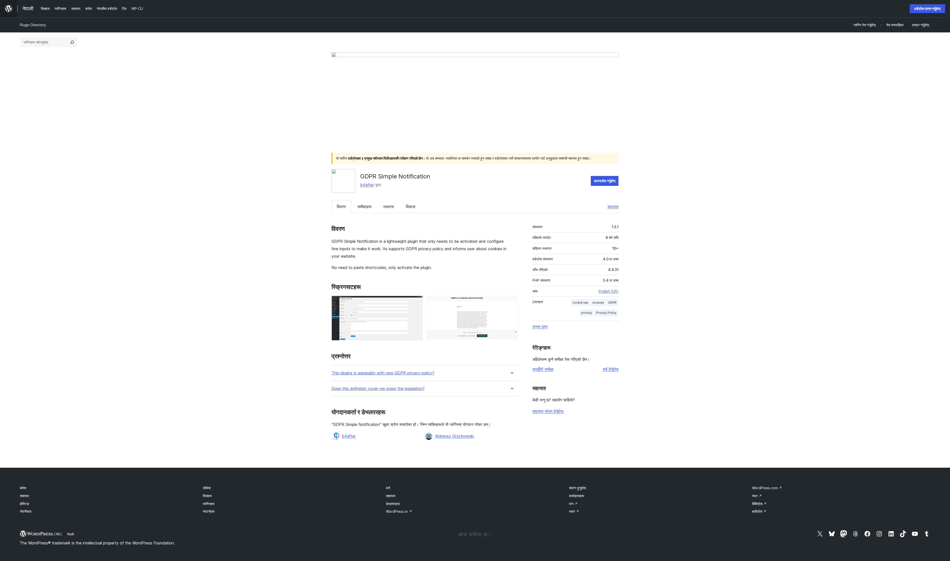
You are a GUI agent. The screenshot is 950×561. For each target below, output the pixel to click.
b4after (367, 184)
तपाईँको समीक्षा (543, 369)
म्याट (757, 496)
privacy (586, 313)
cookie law (580, 302)
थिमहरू (207, 496)
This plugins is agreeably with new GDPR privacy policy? (383, 373)
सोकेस (207, 488)
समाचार (24, 496)
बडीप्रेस (759, 511)
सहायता (612, 206)
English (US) (608, 291)
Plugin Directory (33, 25)
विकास (410, 206)
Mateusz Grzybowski (454, 436)
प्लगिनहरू (208, 504)
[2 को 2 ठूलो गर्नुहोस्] (511, 302)
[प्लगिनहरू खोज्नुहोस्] (72, 42)
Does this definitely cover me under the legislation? (378, 388)
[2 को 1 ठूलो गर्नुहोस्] (416, 302)
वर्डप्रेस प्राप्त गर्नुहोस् (927, 8)
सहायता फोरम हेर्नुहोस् (548, 411)
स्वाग (574, 511)
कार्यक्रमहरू (576, 496)
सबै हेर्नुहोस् (610, 369)
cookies (598, 302)
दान (573, 504)
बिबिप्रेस (759, 504)
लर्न (388, 488)
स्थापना (388, 206)
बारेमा (23, 488)
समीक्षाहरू (364, 206)
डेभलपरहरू (393, 504)
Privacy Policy (606, 313)
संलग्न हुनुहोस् (577, 488)
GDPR (612, 302)
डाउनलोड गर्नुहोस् (604, 181)
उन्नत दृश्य (539, 326)
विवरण (341, 206)
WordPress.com (767, 488)
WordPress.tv (399, 511)
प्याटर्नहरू (208, 511)
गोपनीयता (25, 511)
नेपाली (70, 534)
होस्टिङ (24, 504)
